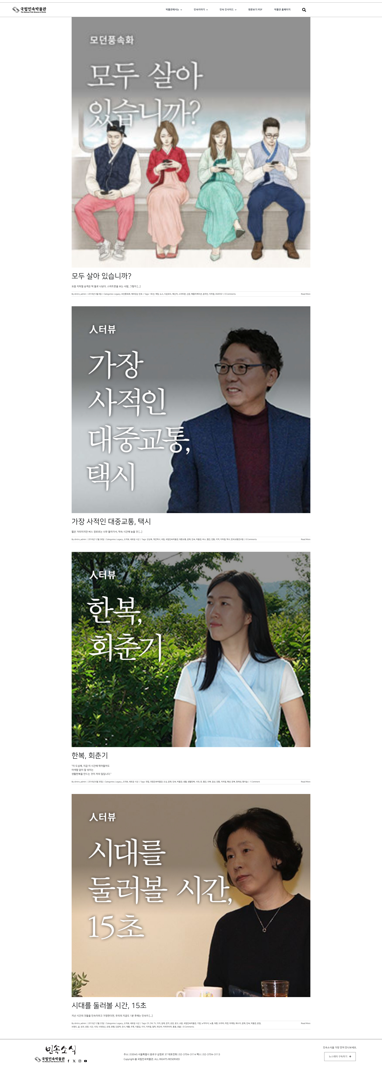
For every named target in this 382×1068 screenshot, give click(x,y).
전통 (213, 539)
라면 (226, 1023)
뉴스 (161, 294)
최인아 (159, 1027)
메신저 (175, 294)
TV (155, 1023)
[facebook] (68, 1061)
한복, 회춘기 (90, 756)
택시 (228, 539)
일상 (213, 782)
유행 (113, 1027)
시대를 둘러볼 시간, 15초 (109, 1006)
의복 (209, 782)
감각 (167, 1023)
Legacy (117, 294)
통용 (174, 1027)
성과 (82, 1027)
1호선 (152, 294)
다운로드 (167, 294)
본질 (259, 1023)
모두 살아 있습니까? (101, 276)
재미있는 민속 (136, 294)
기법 (199, 1023)
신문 (188, 294)
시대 (197, 782)
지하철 (211, 294)
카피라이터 (167, 1027)
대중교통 (182, 539)
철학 (154, 1027)
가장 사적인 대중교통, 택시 (111, 522)
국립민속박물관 (172, 539)
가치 (158, 1023)
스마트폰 (182, 294)
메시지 (238, 1023)
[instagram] (79, 1061)
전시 (123, 1027)
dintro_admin (80, 294)
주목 (132, 1027)
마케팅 (232, 1023)
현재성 (238, 782)
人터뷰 (126, 539)
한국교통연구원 (237, 539)
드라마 (221, 1023)
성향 (87, 1027)
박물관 (198, 539)
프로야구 (218, 294)
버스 (204, 539)
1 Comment (255, 782)
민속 (193, 539)
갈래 (163, 1023)
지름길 (138, 1027)
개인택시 (156, 539)
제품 (128, 1027)
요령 (108, 1027)
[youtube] (85, 1061)
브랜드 (74, 1027)
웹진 (208, 539)
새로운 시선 (135, 539)
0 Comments (230, 294)
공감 (172, 1023)
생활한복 (191, 782)
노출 (211, 1023)
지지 (143, 1027)
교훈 (181, 1023)
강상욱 (149, 539)
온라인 (205, 294)
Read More (305, 294)
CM (151, 1023)
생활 (185, 782)
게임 (157, 294)
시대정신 (102, 1027)
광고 (176, 1023)
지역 (217, 539)
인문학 (118, 1027)
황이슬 (245, 782)
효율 (179, 1027)
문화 (189, 539)
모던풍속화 (125, 294)
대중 (216, 1023)
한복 (233, 782)
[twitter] (74, 1061)
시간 (91, 1027)
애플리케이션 (196, 294)
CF (148, 1023)
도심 (165, 782)
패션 (229, 782)
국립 (163, 539)
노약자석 (205, 1023)
